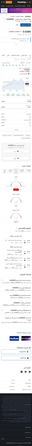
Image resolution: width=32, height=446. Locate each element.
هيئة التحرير (12, 389)
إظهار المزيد (16, 129)
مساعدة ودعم (12, 386)
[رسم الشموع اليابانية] (29, 63)
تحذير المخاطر (28, 437)
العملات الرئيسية (9, 6)
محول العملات (16, 59)
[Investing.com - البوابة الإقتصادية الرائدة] (23, 2)
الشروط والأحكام (28, 427)
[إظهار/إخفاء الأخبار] (21, 63)
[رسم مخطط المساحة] (27, 63)
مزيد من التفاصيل (23, 40)
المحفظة (29, 386)
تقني (8, 55)
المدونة (29, 380)
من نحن (13, 380)
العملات (28, 6)
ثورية (15, 158)
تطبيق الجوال (28, 383)
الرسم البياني (24, 55)
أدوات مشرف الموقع (27, 389)
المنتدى (3, 55)
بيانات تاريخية (23, 59)
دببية (15, 151)
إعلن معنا (13, 383)
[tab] (22, 171)
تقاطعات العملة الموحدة (20, 6)
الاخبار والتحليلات (15, 55)
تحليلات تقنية (26, 166)
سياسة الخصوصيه (28, 432)
